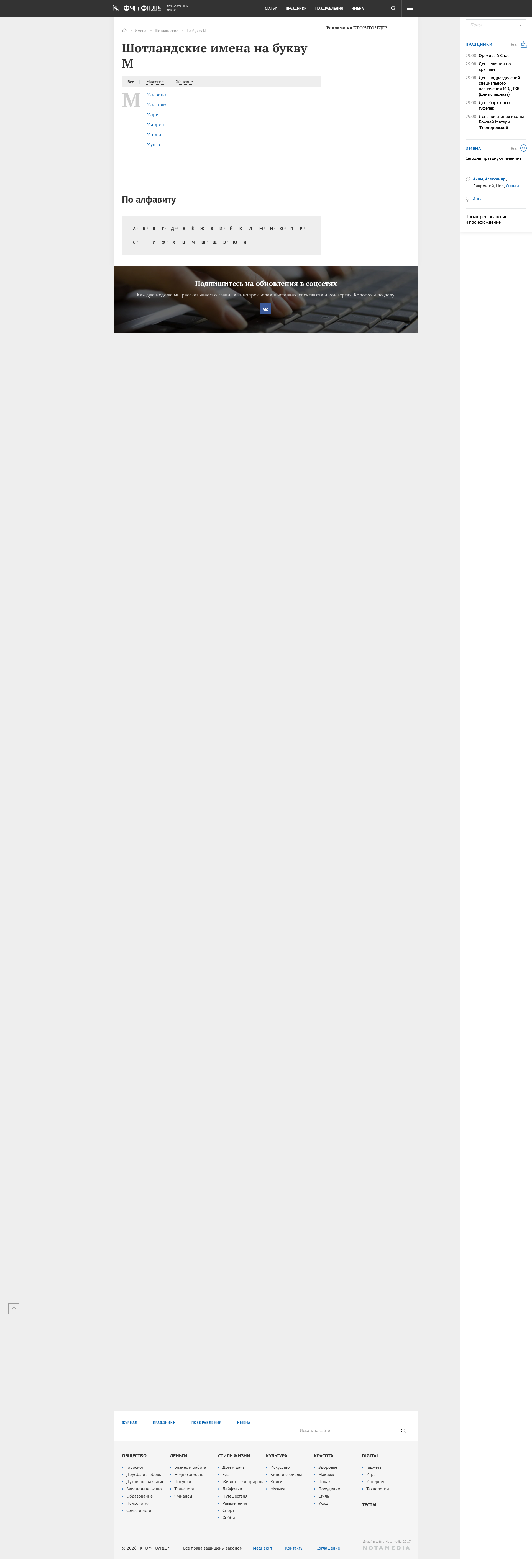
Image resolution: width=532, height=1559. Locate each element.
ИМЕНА (243, 1422)
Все (130, 81)
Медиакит (262, 1548)
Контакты (294, 1548)
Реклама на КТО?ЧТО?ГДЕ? (356, 28)
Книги (276, 1481)
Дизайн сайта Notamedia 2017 (386, 1541)
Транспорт (184, 1488)
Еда (226, 1474)
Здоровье (327, 1467)
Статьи (271, 8)
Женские (184, 81)
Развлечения (234, 1503)
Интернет (375, 1481)
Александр (495, 179)
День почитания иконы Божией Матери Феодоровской (501, 121)
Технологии (377, 1488)
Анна (478, 198)
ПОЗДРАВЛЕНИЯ (206, 1422)
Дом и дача (233, 1467)
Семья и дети (138, 1510)
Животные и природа (243, 1481)
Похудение (329, 1488)
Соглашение (328, 1548)
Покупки (182, 1481)
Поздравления (329, 8)
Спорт (228, 1510)
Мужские (155, 81)
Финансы (183, 1496)
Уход (323, 1503)
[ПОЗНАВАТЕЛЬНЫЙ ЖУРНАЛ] (136, 9)
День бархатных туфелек (494, 105)
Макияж (326, 1474)
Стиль (323, 1496)
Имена (140, 30)
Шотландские (166, 30)
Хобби (228, 1517)
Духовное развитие (145, 1481)
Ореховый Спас (494, 55)
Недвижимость (188, 1474)
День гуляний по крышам (495, 66)
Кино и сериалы (286, 1474)
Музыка (277, 1488)
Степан (512, 186)
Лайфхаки (232, 1488)
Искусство (280, 1467)
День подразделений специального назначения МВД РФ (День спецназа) (499, 86)
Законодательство (144, 1488)
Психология (138, 1503)
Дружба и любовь (143, 1474)
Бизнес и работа (190, 1467)
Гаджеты (374, 1467)
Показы (325, 1481)
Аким (478, 179)
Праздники (296, 8)
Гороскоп (135, 1467)
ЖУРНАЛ (129, 1422)
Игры (371, 1474)
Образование (139, 1496)
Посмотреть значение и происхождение (486, 219)
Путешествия (234, 1496)
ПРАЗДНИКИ (164, 1422)
